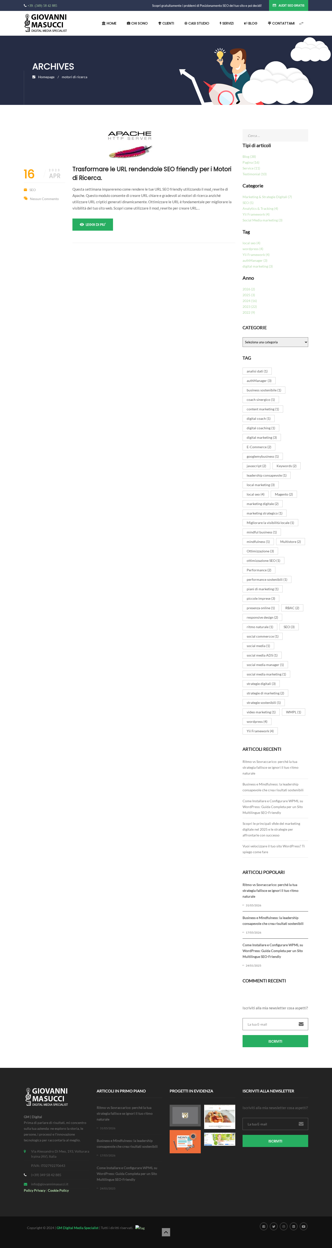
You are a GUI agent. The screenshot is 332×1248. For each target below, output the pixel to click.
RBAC (292, 608)
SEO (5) (248, 203)
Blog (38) (249, 156)
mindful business (262, 532)
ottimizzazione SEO (263, 560)
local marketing (261, 485)
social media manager (265, 665)
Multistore (290, 542)
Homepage (46, 77)
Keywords (287, 466)
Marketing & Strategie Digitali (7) (267, 197)
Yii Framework (260, 731)
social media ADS (262, 655)
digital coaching (261, 428)
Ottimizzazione (260, 551)
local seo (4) (251, 243)
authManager (259, 381)
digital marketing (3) (258, 266)
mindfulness (258, 542)
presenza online (261, 608)
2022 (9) (249, 312)
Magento (284, 494)
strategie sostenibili (264, 702)
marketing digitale (263, 504)
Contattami (283, 23)
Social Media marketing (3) (262, 220)
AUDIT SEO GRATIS (292, 5)
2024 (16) (250, 301)
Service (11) (251, 168)
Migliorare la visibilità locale (270, 523)
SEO (32, 190)
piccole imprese (261, 598)
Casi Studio (198, 23)
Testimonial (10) (255, 174)
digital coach (259, 418)
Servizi (227, 23)
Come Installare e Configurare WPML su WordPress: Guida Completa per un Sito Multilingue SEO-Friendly (273, 807)
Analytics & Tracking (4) (260, 208)
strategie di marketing (265, 693)
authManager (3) (255, 260)
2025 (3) (249, 295)
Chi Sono (139, 23)
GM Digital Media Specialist (77, 1228)
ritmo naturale (260, 627)
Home (111, 23)
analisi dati (257, 371)
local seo (255, 494)
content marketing (263, 409)
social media (258, 646)
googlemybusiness (263, 456)
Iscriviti (275, 1041)
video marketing (261, 712)
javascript (256, 466)
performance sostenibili (267, 579)
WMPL (293, 712)
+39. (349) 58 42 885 (42, 5)
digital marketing (262, 437)
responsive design (262, 617)
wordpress (257, 721)
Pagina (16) (251, 162)
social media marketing (266, 674)
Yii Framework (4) (256, 214)
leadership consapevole (267, 475)
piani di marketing (263, 589)
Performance (259, 570)
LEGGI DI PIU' (96, 224)
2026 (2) (249, 289)
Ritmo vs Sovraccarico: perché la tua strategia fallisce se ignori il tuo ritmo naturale (270, 767)
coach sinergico (261, 399)
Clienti (167, 23)
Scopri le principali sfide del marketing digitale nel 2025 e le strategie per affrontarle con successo (271, 829)
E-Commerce (259, 447)
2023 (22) (250, 306)
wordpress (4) (253, 249)
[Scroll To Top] (166, 1232)
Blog (252, 23)
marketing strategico (264, 513)
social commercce (263, 636)
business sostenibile (264, 390)
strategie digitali (261, 684)
